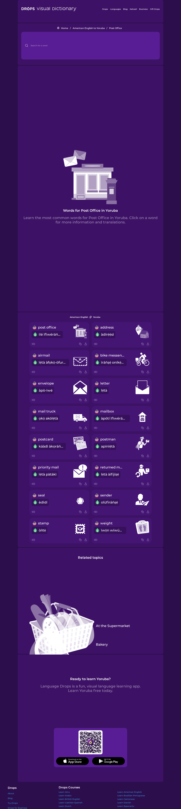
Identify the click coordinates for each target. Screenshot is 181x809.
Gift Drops (155, 9)
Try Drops (13, 803)
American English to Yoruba (89, 28)
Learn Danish (124, 802)
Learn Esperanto (125, 806)
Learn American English (129, 792)
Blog (125, 9)
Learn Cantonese (126, 799)
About (11, 793)
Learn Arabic (65, 795)
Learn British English (69, 799)
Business (143, 9)
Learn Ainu (64, 792)
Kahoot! (133, 9)
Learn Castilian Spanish (70, 802)
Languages (115, 9)
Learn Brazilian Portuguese (131, 795)
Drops (105, 9)
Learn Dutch (65, 806)
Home (64, 28)
